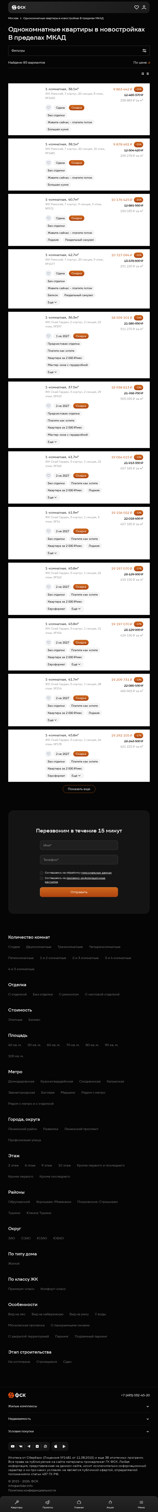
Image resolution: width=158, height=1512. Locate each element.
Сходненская (90, 1081)
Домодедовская (21, 1081)
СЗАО (26, 1238)
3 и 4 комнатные (118, 958)
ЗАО (11, 1238)
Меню (141, 1507)
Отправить (79, 892)
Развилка (50, 1129)
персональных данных (96, 872)
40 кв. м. (14, 1045)
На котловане (19, 1362)
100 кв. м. (15, 1056)
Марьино (68, 1092)
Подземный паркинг (91, 1336)
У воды (100, 1314)
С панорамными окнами (70, 1325)
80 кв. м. (92, 1045)
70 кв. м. (72, 1045)
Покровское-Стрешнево (97, 1202)
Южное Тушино (39, 1213)
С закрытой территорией (28, 1336)
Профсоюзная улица (24, 1140)
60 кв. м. (53, 1045)
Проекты (48, 1507)
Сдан (67, 1362)
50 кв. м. (34, 1045)
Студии (14, 947)
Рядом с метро (93, 1092)
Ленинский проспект (81, 1129)
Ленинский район (22, 1129)
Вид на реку (79, 1314)
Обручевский (19, 1202)
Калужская (115, 1081)
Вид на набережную (47, 1314)
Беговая (48, 1092)
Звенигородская (21, 1092)
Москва (13, 18)
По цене (140, 62)
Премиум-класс (21, 1289)
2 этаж (13, 1165)
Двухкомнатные (38, 947)
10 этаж (64, 1165)
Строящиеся (46, 1362)
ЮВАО (58, 1238)
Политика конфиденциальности (32, 1490)
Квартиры (16, 1507)
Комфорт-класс (53, 1289)
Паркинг (62, 1336)
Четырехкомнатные (105, 947)
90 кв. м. (111, 1045)
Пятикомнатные (21, 958)
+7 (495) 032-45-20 (135, 1395)
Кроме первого (20, 1176)
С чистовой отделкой (102, 994)
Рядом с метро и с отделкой (31, 1103)
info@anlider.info (20, 1486)
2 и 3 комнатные (85, 958)
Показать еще (79, 789)
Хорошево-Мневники (53, 1202)
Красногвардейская (57, 1081)
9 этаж (47, 1165)
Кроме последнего (55, 1176)
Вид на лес (17, 1314)
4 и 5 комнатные (21, 969)
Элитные (15, 1019)
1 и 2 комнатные (53, 958)
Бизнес (34, 1019)
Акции (110, 1507)
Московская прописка (26, 1325)
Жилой (14, 1263)
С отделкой (17, 994)
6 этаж (30, 1165)
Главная (79, 1507)
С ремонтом (69, 994)
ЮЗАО (42, 1238)
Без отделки (43, 994)
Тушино (14, 1213)
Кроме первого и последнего (101, 1165)
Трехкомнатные (70, 947)
